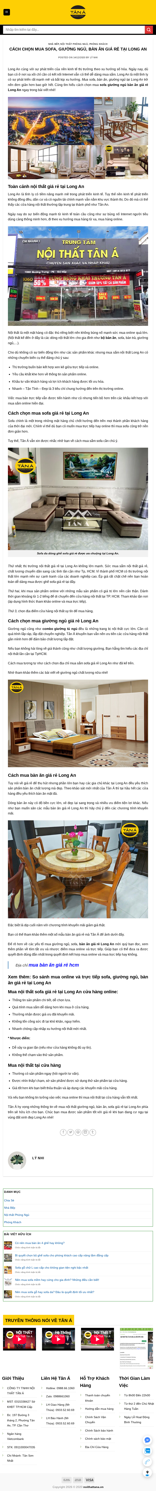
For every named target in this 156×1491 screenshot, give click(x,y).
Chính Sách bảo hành (99, 1430)
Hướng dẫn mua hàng (99, 1408)
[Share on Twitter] (70, 1132)
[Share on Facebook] (63, 1132)
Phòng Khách (98, 44)
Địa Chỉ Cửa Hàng (96, 1447)
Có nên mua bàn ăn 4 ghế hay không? (40, 1243)
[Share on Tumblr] (92, 1132)
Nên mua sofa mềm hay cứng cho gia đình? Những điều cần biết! (57, 1279)
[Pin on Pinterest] (78, 1132)
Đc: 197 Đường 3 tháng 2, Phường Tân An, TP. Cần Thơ (21, 1420)
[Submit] (149, 30)
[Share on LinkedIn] (85, 1132)
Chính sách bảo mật (98, 1438)
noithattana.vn (93, 1487)
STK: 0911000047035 (21, 1447)
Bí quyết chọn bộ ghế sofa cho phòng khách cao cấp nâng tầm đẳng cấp (61, 1255)
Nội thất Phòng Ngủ (74, 44)
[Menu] (6, 12)
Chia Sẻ (9, 1200)
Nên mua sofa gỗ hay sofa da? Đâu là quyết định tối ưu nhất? (54, 1292)
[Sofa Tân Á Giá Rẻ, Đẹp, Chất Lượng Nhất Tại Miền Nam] (78, 12)
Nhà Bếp (53, 44)
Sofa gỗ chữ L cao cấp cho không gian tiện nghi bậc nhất (51, 1267)
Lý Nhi (94, 57)
